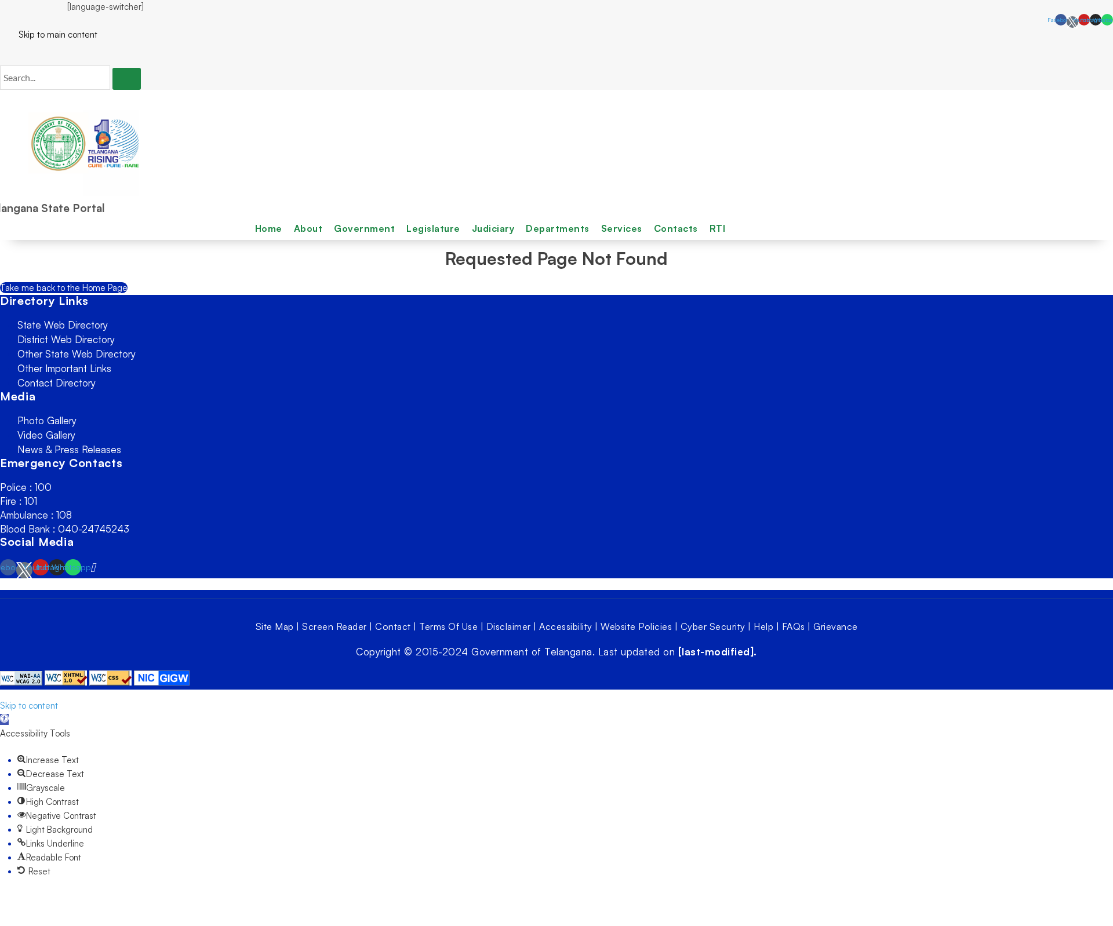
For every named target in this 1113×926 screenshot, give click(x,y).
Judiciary (493, 228)
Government (364, 228)
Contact (393, 626)
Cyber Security (713, 626)
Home (268, 228)
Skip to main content (48, 34)
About (308, 228)
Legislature (433, 228)
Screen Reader (334, 626)
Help (763, 626)
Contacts (676, 228)
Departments (558, 228)
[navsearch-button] (3, 53)
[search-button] (126, 79)
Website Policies (636, 626)
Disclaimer (508, 626)
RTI (718, 228)
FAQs (793, 626)
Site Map (275, 626)
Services (621, 228)
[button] (4, 719)
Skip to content (29, 705)
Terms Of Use (448, 626)
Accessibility (565, 626)
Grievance (835, 626)
